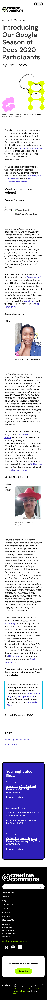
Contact (6, 912)
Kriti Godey (17, 65)
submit (41, 886)
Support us (7, 904)
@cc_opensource (25, 696)
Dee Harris (18, 822)
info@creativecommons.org (15, 941)
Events (21, 808)
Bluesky (7, 947)
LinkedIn (20, 947)
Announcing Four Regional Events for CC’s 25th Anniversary (21, 789)
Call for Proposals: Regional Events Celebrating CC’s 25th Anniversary (23, 841)
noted (33, 985)
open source (10, 744)
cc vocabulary (26, 739)
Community (8, 20)
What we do (8, 896)
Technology (19, 20)
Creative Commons (12, 9)
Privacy (6, 916)
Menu (38, 4)
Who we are (8, 892)
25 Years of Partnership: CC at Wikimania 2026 (23, 814)
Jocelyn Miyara (16, 797)
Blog (4, 900)
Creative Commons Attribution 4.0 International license (25, 990)
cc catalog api (11, 739)
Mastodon (13, 947)
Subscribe (23, 971)
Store (5, 908)
